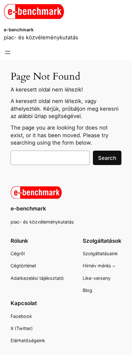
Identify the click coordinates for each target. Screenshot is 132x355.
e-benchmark (19, 29)
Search (107, 158)
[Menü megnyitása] (8, 52)
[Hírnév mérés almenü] (113, 265)
